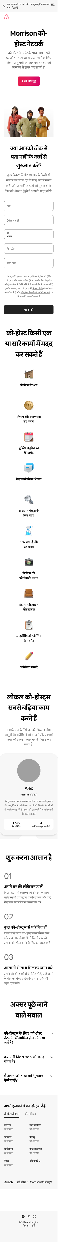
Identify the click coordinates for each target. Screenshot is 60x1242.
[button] (29, 1038)
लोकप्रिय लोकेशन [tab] (11, 1113)
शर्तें (33, 1225)
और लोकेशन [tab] (30, 1113)
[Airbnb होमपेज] (6, 16)
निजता (25, 1225)
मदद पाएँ (28, 310)
